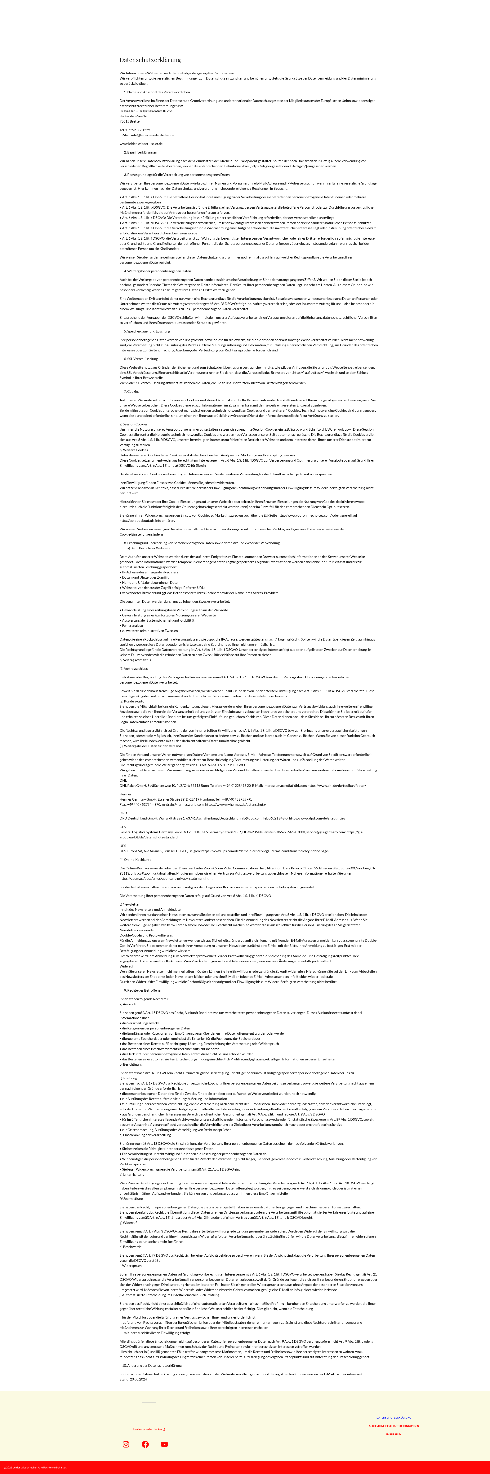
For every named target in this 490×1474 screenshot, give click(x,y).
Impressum (394, 1434)
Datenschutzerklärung (393, 1417)
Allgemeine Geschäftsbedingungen (394, 1426)
